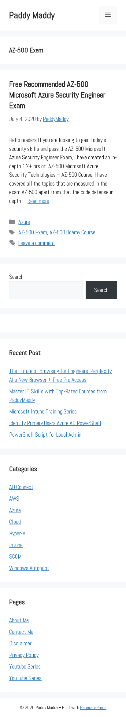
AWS (14, 498)
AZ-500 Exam (32, 232)
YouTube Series (25, 678)
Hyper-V (17, 533)
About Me (19, 620)
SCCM (15, 556)
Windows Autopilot (29, 568)
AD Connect (21, 487)
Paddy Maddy (32, 15)
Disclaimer (20, 643)
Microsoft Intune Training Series (43, 411)
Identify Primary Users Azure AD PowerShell (55, 423)
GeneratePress (93, 707)
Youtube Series (25, 666)
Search (16, 277)
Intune (16, 545)
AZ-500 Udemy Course (72, 232)
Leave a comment (36, 243)
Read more (38, 201)
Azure (24, 222)
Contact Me (21, 632)
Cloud (15, 522)
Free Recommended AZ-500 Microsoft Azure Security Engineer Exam (57, 95)
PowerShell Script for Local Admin (45, 434)
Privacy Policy (24, 655)
